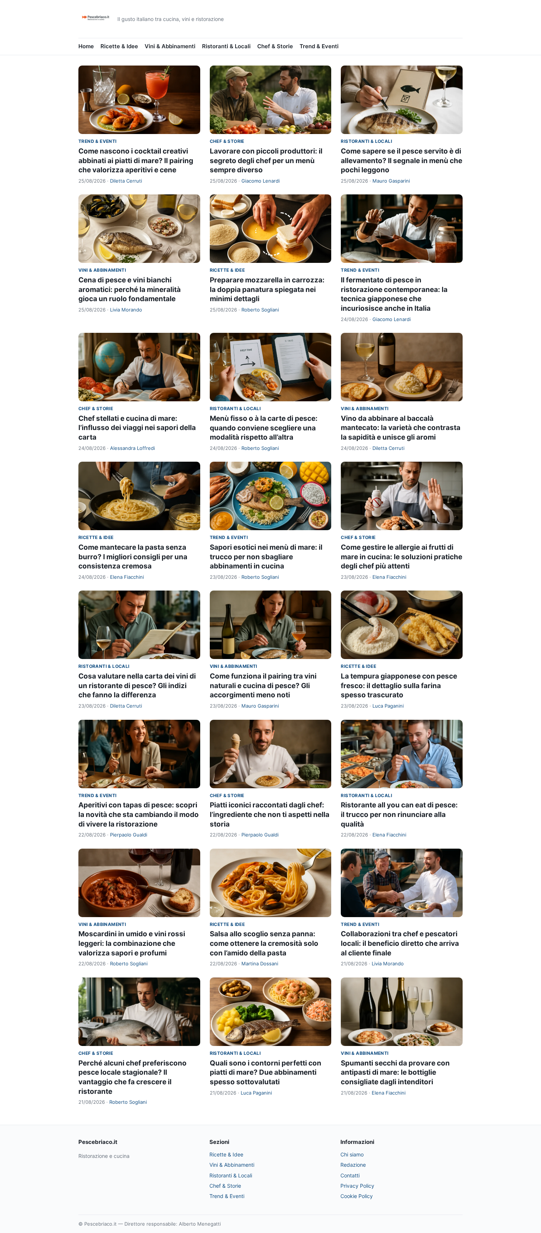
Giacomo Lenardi (260, 181)
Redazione (353, 1165)
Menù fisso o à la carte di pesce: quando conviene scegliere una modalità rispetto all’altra (264, 427)
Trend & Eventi (319, 46)
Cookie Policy (356, 1196)
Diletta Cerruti (126, 181)
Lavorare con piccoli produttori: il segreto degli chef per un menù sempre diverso (266, 160)
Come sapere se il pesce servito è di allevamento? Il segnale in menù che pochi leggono (401, 160)
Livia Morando (126, 310)
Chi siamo (352, 1154)
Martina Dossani (259, 963)
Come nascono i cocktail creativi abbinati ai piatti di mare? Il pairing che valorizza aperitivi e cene (135, 160)
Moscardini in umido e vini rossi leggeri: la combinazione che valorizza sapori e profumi (131, 943)
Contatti (350, 1175)
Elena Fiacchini (127, 577)
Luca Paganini (388, 706)
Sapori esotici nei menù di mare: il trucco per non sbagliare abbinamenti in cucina (266, 556)
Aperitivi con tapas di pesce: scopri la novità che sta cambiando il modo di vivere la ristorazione (138, 814)
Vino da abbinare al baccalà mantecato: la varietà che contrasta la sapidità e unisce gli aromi (400, 427)
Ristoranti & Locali (226, 46)
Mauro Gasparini (391, 181)
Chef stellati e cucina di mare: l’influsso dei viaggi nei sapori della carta (137, 427)
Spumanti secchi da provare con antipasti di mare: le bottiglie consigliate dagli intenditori (395, 1072)
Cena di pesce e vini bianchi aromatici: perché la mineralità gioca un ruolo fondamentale (129, 289)
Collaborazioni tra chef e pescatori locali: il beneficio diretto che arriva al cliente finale (400, 943)
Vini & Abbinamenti (170, 46)
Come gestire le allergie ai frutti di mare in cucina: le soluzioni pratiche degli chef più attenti (401, 556)
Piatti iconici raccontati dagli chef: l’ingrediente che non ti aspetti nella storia (269, 814)
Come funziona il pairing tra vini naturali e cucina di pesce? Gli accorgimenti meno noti (263, 685)
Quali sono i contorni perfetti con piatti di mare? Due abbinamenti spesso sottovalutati (265, 1072)
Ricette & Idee (119, 46)
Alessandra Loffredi (132, 448)
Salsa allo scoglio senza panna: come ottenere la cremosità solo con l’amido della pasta (264, 943)
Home (86, 46)
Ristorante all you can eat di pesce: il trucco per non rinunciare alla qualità (399, 814)
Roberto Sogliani (260, 310)
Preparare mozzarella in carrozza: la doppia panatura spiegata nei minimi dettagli (267, 289)
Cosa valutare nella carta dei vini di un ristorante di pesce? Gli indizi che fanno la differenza (137, 685)
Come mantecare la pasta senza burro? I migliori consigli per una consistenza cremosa (132, 556)
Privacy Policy (357, 1186)
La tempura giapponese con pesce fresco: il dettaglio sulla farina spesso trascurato (399, 685)
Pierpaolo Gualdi (128, 835)
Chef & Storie (275, 46)
